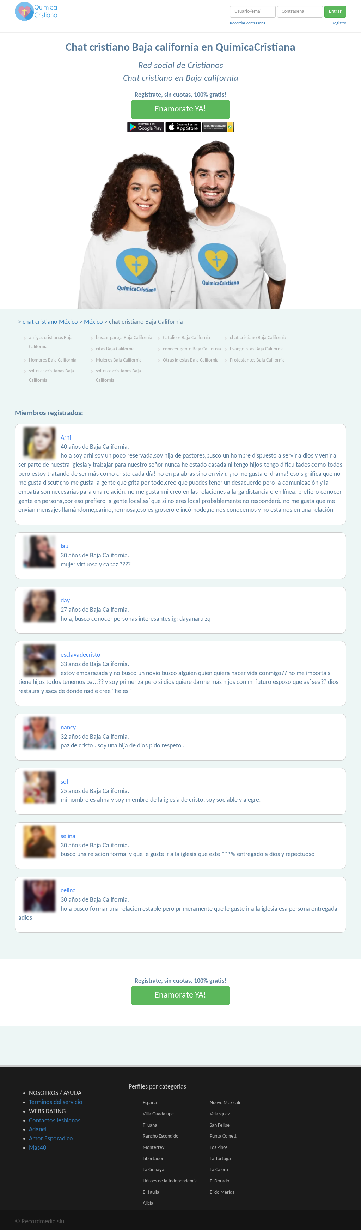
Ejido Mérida (222, 1192)
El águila (151, 1192)
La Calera (219, 1170)
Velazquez (220, 1114)
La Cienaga (153, 1170)
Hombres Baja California (53, 360)
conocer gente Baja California (192, 349)
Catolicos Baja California (186, 337)
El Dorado (219, 1181)
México (93, 322)
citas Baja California (115, 349)
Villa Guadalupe (158, 1114)
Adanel (38, 1129)
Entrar (335, 11)
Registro (339, 23)
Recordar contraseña (247, 23)
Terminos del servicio (55, 1102)
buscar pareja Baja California (124, 337)
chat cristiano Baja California (258, 337)
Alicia (148, 1203)
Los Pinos (218, 1147)
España (150, 1102)
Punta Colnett (223, 1136)
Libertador (153, 1159)
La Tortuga (220, 1159)
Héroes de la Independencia (170, 1181)
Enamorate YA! (180, 109)
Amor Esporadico (51, 1138)
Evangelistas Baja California (257, 349)
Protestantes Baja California (257, 360)
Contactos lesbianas (54, 1120)
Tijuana (150, 1125)
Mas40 (37, 1148)
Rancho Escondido (160, 1136)
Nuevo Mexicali (225, 1102)
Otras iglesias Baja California (191, 360)
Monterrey (153, 1147)
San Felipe (220, 1125)
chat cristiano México (50, 322)
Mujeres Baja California (119, 360)
